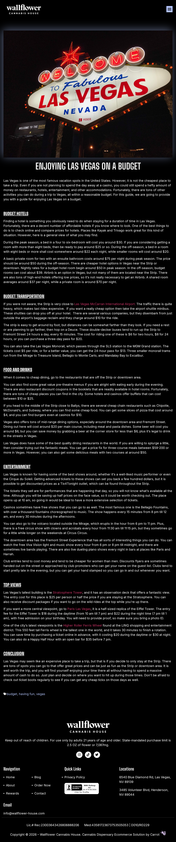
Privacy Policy (74, 777)
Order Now (42, 785)
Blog (37, 777)
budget (12, 694)
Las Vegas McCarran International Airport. (105, 304)
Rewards (12, 793)
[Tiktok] (88, 755)
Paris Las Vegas (79, 609)
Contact (40, 793)
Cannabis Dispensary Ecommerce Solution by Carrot (121, 834)
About (10, 785)
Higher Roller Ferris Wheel (82, 625)
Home (10, 777)
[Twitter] (97, 755)
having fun (27, 694)
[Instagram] (79, 755)
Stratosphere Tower (67, 592)
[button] (169, 9)
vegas (40, 694)
